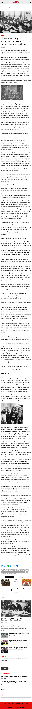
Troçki (9, 573)
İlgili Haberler (9, 577)
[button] (29, 2)
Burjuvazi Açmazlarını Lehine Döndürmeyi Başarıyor (18, 641)
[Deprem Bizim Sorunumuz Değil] (4, 635)
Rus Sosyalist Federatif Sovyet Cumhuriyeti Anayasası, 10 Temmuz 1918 (15, 589)
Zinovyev (13, 573)
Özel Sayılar (25, 703)
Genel (8, 8)
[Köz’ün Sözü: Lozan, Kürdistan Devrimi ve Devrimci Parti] (16, 608)
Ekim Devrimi (11, 570)
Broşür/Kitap (12, 705)
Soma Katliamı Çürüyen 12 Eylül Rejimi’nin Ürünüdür (18, 648)
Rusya (24, 571)
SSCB (27, 571)
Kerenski (27, 570)
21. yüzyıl (10, 569)
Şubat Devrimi (4, 573)
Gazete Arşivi (7, 703)
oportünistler (18, 571)
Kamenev (22, 570)
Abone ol (4, 668)
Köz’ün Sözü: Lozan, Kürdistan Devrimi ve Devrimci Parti (13, 619)
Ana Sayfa (3, 8)
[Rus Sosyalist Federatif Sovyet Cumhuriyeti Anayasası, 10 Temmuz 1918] (16, 582)
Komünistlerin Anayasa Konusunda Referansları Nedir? (26, 588)
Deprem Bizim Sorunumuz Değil (19, 633)
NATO (13, 571)
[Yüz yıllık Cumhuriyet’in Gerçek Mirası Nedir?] (5, 582)
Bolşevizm (26, 569)
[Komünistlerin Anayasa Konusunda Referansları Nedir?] (26, 582)
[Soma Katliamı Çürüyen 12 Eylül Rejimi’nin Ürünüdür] (4, 650)
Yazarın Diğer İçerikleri (20, 577)
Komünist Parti (4, 571)
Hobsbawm (17, 570)
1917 (7, 569)
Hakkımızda (20, 705)
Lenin (10, 571)
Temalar (18, 703)
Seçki (13, 703)
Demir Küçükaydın (4, 570)
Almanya (15, 569)
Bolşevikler (20, 569)
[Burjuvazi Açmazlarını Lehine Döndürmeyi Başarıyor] (4, 642)
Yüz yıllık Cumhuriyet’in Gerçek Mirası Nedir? (5, 588)
